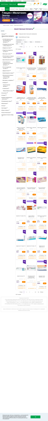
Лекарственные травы (8, 90)
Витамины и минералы (8, 80)
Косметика (12, 9)
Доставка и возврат (17, 1)
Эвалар (2, 9)
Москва (4, 1)
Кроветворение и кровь (8, 73)
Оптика (26, 9)
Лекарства (7, 9)
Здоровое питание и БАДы (8, 114)
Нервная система (7, 47)
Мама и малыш (31, 9)
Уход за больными (6, 112)
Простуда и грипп (7, 53)
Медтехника (21, 9)
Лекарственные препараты (8, 36)
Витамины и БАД (36, 9)
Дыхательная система (8, 59)
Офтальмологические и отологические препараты (8, 77)
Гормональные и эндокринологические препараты (8, 63)
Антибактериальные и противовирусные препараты (8, 41)
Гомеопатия (5, 88)
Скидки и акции (40, 9)
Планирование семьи (6, 101)
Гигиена (16, 9)
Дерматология (6, 70)
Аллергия (5, 82)
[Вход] (41, 4)
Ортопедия (4, 108)
